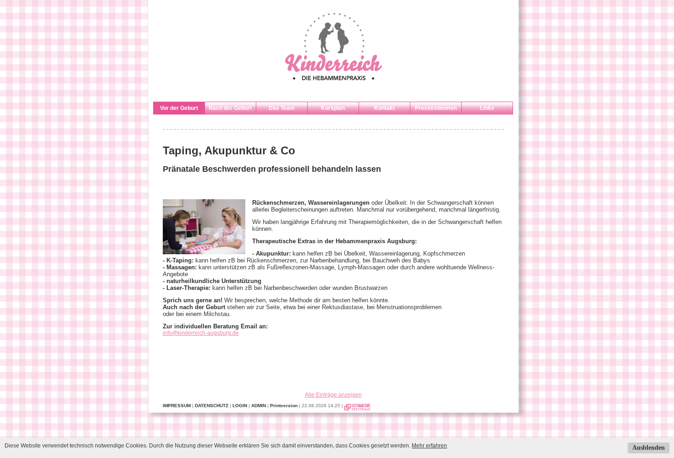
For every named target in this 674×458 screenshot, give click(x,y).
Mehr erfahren (429, 445)
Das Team (282, 108)
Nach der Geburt (230, 108)
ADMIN (258, 405)
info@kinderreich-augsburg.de (201, 333)
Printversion (284, 405)
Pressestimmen (436, 108)
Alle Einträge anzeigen (333, 395)
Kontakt (384, 108)
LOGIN (239, 405)
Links (487, 108)
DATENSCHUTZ (211, 405)
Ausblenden (648, 447)
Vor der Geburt (179, 108)
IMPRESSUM (177, 405)
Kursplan (333, 108)
